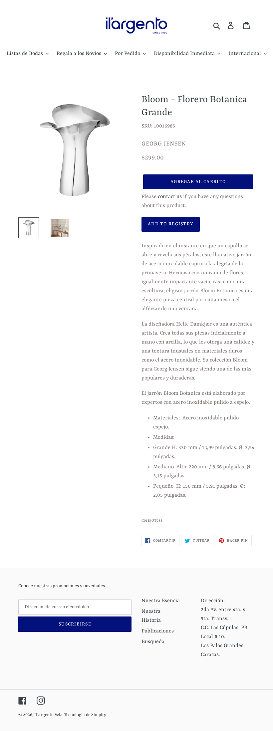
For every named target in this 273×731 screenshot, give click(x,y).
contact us (170, 197)
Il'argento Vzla (48, 714)
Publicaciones (157, 631)
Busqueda (152, 642)
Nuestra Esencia (160, 601)
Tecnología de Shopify (85, 714)
